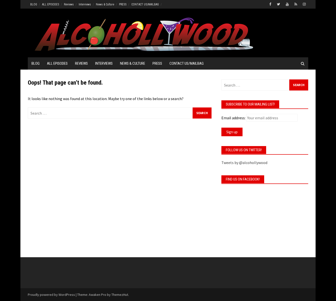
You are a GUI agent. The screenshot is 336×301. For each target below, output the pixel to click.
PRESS (122, 4)
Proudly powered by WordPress (51, 294)
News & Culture (105, 4)
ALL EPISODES (50, 4)
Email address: (233, 117)
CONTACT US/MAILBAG (145, 4)
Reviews (69, 4)
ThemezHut (119, 294)
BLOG (33, 4)
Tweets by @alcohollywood (244, 162)
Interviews (85, 4)
